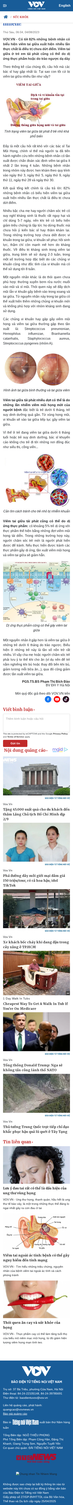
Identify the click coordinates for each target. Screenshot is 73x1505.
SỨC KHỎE (20, 17)
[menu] (8, 5)
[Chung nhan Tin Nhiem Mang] (36, 1474)
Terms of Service (15, 737)
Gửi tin (15, 743)
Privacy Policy (60, 734)
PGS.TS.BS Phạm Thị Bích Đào (46, 681)
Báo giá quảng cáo (15, 1413)
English (65, 5)
